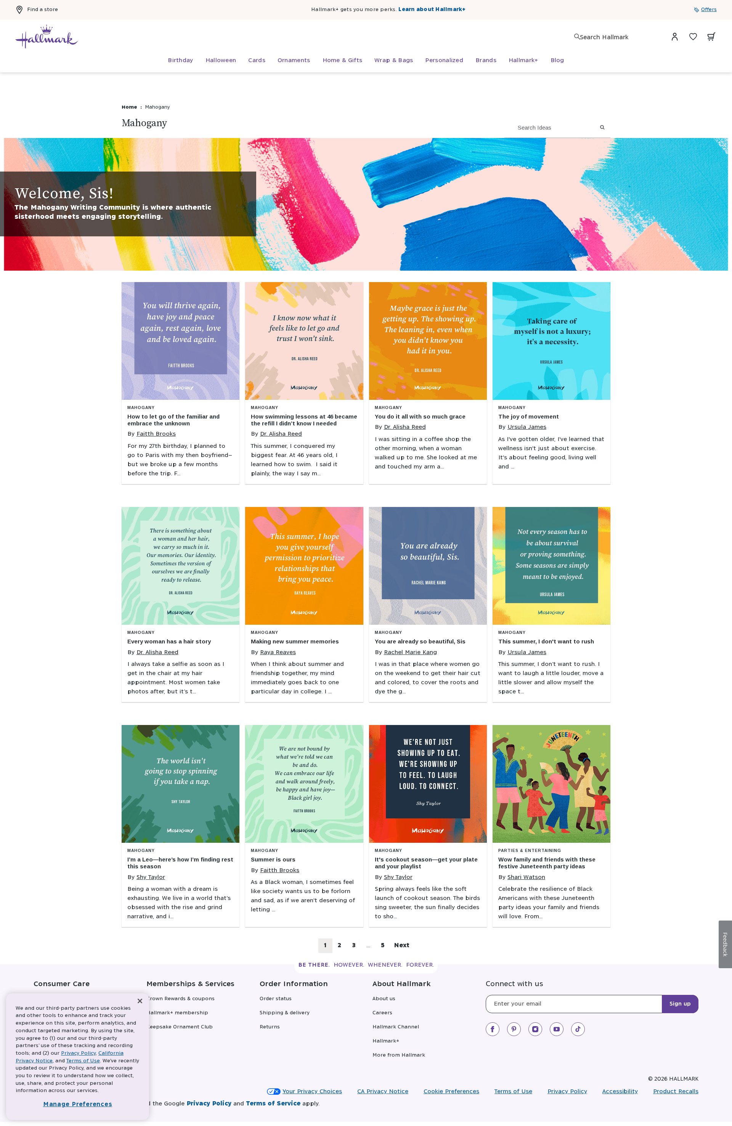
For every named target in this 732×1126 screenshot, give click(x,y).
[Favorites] (693, 36)
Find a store (42, 9)
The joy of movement (528, 416)
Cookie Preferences (451, 1091)
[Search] (577, 36)
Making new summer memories (295, 641)
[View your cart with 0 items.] (711, 36)
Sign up (680, 1004)
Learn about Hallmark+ (432, 9)
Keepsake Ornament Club (179, 1027)
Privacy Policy (567, 1091)
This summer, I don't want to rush (546, 641)
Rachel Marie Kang (410, 652)
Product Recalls (675, 1091)
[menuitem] (180, 60)
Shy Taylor (150, 877)
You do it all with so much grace (420, 416)
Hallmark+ (385, 1041)
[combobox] (617, 37)
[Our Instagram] (535, 1029)
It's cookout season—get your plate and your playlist (426, 862)
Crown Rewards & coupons (180, 998)
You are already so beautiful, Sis (420, 641)
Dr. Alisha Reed (281, 434)
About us (383, 998)
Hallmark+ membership (177, 1013)
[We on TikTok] (578, 1029)
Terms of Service (273, 1104)
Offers (709, 9)
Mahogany (141, 408)
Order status (276, 998)
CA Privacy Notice (382, 1091)
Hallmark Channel (395, 1027)
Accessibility (620, 1091)
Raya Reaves (278, 652)
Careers (382, 1013)
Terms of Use (513, 1091)
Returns (270, 1027)
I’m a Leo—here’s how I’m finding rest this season (180, 862)
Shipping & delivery (285, 1013)
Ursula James (526, 427)
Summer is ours (273, 859)
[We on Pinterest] (514, 1029)
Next (401, 945)
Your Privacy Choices (312, 1091)
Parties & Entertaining (529, 851)
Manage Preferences (77, 1104)
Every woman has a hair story (169, 641)
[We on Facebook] (492, 1029)
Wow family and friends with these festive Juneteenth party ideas (547, 862)
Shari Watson (526, 877)
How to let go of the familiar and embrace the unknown (173, 420)
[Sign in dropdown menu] (675, 36)
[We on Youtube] (556, 1029)
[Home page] (46, 36)
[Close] (140, 1001)
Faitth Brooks (156, 434)
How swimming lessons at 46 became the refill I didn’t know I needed (304, 420)
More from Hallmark (398, 1055)
